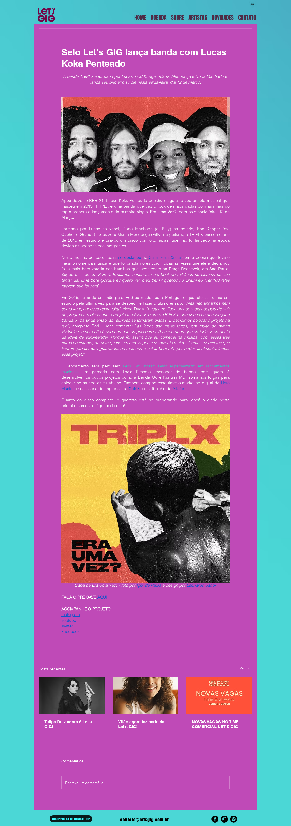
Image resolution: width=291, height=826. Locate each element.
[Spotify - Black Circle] (233, 819)
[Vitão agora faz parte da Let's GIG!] (145, 695)
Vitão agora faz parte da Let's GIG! (141, 724)
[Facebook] (214, 819)
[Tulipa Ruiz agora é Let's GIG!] (72, 695)
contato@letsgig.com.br (144, 819)
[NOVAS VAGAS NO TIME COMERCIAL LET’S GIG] (219, 695)
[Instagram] (224, 819)
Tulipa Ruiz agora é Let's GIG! (68, 724)
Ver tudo (246, 668)
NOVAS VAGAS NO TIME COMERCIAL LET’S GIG (215, 724)
